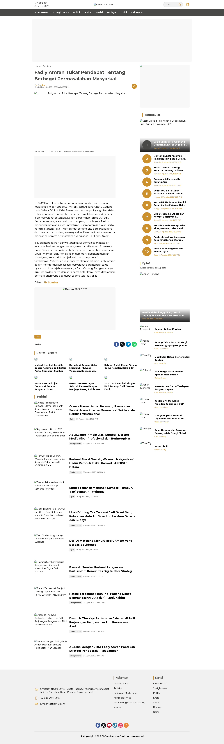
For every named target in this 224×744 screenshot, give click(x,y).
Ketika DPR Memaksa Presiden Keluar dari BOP (169, 402)
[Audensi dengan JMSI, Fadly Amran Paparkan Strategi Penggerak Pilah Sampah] (50, 651)
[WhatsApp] (134, 344)
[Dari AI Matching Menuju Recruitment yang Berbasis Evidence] (50, 545)
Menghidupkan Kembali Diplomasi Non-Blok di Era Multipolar (169, 417)
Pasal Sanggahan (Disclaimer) (129, 702)
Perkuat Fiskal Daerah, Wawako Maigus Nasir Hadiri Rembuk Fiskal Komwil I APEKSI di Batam (102, 463)
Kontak (117, 707)
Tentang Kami (121, 683)
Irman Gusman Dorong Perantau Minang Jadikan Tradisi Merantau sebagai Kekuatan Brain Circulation (169, 169)
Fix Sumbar (40, 85)
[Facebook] (116, 344)
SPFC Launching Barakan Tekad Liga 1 (168, 250)
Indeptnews (159, 683)
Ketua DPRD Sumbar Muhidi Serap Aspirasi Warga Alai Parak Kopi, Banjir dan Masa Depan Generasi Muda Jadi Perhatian (170, 204)
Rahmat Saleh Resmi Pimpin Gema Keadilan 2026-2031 (120, 366)
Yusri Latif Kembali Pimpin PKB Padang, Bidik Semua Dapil (119, 386)
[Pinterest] (109, 725)
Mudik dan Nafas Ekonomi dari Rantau (172, 358)
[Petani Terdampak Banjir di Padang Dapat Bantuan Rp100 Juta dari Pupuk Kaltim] (50, 598)
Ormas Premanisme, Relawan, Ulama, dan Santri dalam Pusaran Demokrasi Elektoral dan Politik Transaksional (103, 410)
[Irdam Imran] (146, 345)
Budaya (157, 707)
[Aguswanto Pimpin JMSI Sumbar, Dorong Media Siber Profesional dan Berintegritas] (50, 439)
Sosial (156, 702)
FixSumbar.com (110, 736)
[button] (180, 4)
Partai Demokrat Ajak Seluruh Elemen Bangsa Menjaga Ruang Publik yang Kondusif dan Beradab (85, 386)
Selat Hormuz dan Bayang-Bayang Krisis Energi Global (170, 432)
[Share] (134, 86)
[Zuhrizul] (146, 375)
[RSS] (126, 725)
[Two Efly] (146, 360)
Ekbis (156, 697)
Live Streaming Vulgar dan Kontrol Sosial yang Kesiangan (169, 215)
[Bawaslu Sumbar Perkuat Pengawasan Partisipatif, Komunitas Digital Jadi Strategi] (50, 572)
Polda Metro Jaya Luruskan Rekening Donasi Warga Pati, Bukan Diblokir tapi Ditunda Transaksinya (169, 239)
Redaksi (118, 688)
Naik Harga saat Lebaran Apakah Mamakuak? (169, 373)
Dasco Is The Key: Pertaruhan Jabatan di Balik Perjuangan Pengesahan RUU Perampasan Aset (102, 622)
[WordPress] (114, 725)
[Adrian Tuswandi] (146, 331)
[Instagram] (120, 725)
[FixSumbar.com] (103, 4)
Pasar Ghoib (161, 446)
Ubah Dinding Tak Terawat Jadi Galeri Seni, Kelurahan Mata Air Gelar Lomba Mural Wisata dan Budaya (102, 516)
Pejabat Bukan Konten (168, 329)
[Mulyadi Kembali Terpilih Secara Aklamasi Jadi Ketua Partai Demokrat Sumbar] (50, 360)
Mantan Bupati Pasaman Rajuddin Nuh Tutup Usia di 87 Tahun (169, 157)
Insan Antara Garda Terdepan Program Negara (172, 388)
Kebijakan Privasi (122, 697)
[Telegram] (128, 344)
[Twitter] (122, 344)
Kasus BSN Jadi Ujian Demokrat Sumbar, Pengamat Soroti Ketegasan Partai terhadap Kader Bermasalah (50, 386)
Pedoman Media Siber (125, 693)
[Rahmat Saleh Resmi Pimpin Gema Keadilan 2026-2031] (120, 360)
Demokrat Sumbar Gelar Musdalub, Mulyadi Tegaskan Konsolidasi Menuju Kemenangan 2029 (85, 368)
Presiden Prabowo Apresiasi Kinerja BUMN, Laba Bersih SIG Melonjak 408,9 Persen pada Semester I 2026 (170, 227)
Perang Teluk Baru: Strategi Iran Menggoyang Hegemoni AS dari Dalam (171, 344)
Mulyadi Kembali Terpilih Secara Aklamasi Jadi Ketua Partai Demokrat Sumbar (50, 368)
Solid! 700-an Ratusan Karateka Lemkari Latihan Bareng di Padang (168, 192)
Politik (156, 693)
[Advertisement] (112, 40)
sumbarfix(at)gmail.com (52, 704)
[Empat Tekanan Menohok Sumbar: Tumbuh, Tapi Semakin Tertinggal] (50, 492)
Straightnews (75, 444)
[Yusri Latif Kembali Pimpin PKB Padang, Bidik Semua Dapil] (120, 378)
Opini (72, 419)
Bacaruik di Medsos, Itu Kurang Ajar (167, 181)
